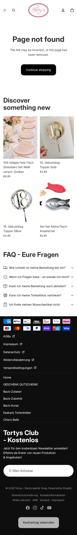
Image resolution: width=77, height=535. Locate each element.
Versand (44, 500)
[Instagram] (34, 507)
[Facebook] (27, 507)
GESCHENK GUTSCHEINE (20, 384)
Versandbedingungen (18, 368)
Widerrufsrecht (21, 500)
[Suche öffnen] (13, 10)
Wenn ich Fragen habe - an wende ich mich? (39, 277)
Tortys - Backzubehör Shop (31, 488)
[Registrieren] (67, 471)
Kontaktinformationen (52, 495)
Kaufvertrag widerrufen (38, 522)
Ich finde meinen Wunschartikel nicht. (35, 304)
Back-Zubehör (12, 398)
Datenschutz (12, 352)
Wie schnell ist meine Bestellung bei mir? (37, 267)
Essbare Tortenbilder (17, 412)
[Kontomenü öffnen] (63, 10)
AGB (35, 500)
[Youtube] (49, 507)
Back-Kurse (11, 405)
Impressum (11, 344)
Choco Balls (11, 419)
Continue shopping (38, 69)
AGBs (7, 336)
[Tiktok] (42, 507)
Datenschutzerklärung (25, 495)
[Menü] (4, 10)
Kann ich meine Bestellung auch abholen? (37, 286)
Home (7, 377)
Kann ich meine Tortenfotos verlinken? (35, 295)
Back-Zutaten (12, 391)
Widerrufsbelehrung (17, 360)
